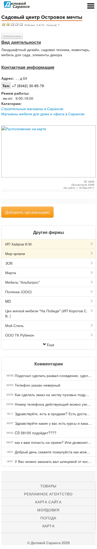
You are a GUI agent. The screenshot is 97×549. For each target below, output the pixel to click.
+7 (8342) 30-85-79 (23, 85)
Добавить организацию (27, 212)
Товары (48, 485)
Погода (48, 517)
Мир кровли (15, 253)
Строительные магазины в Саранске (32, 108)
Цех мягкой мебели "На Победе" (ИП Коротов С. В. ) (46, 313)
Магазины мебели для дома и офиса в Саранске (43, 113)
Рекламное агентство (48, 493)
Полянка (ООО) (18, 291)
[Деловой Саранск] (17, 6)
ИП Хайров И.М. (19, 244)
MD (8, 301)
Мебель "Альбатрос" (22, 282)
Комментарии (12, 36)
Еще (50, 344)
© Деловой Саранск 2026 (48, 542)
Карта (48, 525)
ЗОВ (8, 263)
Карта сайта (48, 501)
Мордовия (48, 509)
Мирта (10, 272)
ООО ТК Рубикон (19, 335)
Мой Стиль (14, 325)
